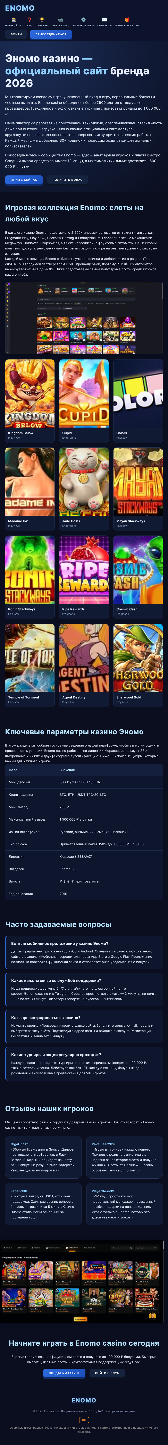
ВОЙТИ (16, 34)
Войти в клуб (107, 1373)
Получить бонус (67, 179)
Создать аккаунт (64, 1373)
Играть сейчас (24, 179)
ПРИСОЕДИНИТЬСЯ (51, 34)
